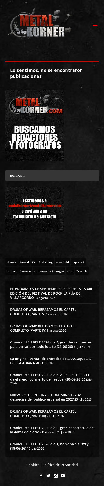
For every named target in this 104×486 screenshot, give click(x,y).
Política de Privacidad (60, 464)
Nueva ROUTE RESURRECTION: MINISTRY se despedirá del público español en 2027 (45, 397)
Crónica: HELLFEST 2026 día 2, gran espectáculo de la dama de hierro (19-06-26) (52, 429)
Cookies (32, 464)
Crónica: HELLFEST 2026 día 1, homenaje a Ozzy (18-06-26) (49, 446)
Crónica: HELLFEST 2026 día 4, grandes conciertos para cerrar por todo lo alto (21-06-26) (51, 344)
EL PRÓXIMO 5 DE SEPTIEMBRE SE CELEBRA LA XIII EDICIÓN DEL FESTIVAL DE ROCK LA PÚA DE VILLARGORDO (51, 293)
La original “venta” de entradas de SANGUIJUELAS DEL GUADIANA (50, 360)
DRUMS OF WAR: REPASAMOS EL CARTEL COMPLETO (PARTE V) (43, 311)
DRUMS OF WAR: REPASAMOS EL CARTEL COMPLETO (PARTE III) (43, 413)
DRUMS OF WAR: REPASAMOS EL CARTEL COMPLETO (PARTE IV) (43, 328)
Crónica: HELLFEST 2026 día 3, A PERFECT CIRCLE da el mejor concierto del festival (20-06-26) (50, 377)
